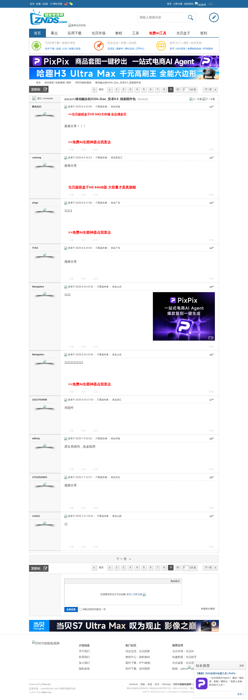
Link (81, 581)
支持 (83, 149)
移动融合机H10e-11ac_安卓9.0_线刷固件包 (118, 82)
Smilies (95, 581)
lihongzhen (38, 286)
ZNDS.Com (46, 692)
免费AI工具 (157, 33)
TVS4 (35, 248)
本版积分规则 (208, 608)
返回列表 (101, 90)
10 (177, 89)
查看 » (240, 694)
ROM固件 (208, 48)
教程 (118, 33)
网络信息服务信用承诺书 (137, 688)
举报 (211, 149)
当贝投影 (144, 651)
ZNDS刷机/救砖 (83, 82)
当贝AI (190, 651)
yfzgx (35, 202)
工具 (135, 33)
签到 (203, 33)
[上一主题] (195, 99)
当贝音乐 (191, 662)
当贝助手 (191, 657)
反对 (95, 149)
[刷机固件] (69, 99)
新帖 (142, 684)
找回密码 (188, 4)
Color (71, 581)
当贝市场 (98, 33)
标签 (150, 684)
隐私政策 (84, 668)
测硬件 (120, 48)
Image (76, 581)
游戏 (58, 48)
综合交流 (131, 651)
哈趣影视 (177, 657)
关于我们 (84, 651)
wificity (36, 438)
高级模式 (175, 581)
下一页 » (124, 558)
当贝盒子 (183, 33)
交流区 (111, 48)
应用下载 (75, 33)
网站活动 (130, 48)
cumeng (36, 157)
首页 (32, 4)
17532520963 (39, 477)
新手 (172, 48)
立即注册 (178, 4)
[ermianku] (34, 98)
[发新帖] (38, 89)
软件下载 (50, 48)
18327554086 (39, 399)
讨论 (65, 48)
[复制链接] (143, 99)
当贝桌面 (177, 662)
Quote (86, 581)
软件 (157, 684)
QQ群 (45, 4)
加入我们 (84, 662)
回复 (71, 149)
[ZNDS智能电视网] (48, 25)
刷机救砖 (144, 657)
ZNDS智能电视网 (30, 82)
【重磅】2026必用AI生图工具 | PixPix (216, 673)
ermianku (48, 98)
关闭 (241, 665)
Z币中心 (140, 48)
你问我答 (181, 48)
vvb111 (36, 516)
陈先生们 (36, 106)
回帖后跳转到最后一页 (94, 609)
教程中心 (131, 657)
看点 (54, 33)
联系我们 (84, 657)
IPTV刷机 (145, 662)
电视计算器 (75, 48)
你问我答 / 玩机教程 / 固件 (58, 82)
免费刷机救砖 (194, 48)
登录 (169, 4)
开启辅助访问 (165, 2)
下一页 (208, 89)
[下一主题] (208, 99)
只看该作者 (101, 106)
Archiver (133, 684)
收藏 (38, 4)
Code (91, 581)
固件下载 (131, 662)
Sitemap (166, 684)
